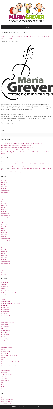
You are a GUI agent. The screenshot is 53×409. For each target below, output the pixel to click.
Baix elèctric (4, 286)
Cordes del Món (5, 305)
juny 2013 (3, 274)
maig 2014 (4, 251)
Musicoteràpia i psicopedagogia (9, 355)
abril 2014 (3, 253)
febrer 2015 (4, 234)
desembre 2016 (5, 190)
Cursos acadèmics (17, 114)
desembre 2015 (5, 213)
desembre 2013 (5, 261)
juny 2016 (3, 203)
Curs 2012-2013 (5, 309)
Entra (2, 397)
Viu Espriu (4, 386)
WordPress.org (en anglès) (8, 403)
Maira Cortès (4, 353)
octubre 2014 (4, 242)
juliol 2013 (3, 272)
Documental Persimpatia (7, 322)
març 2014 (4, 255)
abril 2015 (3, 230)
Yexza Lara (4, 389)
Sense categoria (5, 370)
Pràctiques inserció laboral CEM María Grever (13, 361)
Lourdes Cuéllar (5, 351)
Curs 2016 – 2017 (5, 318)
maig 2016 (4, 205)
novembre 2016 (5, 192)
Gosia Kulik (4, 332)
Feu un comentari (8, 123)
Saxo (2, 368)
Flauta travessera (5, 330)
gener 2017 (4, 188)
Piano (2, 359)
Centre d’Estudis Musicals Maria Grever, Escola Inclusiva (16, 145)
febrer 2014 (4, 257)
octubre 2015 (4, 217)
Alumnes (3, 284)
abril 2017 (3, 184)
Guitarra (3, 336)
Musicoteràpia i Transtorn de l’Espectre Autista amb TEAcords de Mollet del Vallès (28, 164)
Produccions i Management (8, 366)
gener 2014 (4, 259)
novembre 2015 (5, 215)
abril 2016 (3, 207)
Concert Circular (5, 301)
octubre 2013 (4, 266)
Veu (2, 382)
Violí (2, 384)
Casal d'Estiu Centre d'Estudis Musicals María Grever (15, 297)
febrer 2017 (4, 186)
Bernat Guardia (5, 290)
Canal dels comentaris (7, 401)
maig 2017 (4, 182)
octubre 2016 (4, 194)
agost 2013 (4, 270)
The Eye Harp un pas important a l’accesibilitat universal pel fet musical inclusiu (21, 143)
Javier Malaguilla (5, 338)
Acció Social (4, 282)
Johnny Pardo (5, 343)
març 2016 (4, 209)
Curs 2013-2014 (5, 311)
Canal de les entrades (7, 399)
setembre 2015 (5, 220)
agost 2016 (4, 199)
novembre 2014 (5, 240)
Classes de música (30, 116)
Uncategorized (5, 380)
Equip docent (4, 324)
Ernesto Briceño (5, 326)
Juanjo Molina (5, 345)
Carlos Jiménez (5, 295)
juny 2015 (3, 226)
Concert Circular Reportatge (14, 172)
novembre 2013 (5, 263)
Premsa (3, 364)
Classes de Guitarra (18, 116)
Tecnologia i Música (6, 374)
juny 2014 (3, 249)
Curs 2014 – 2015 (5, 313)
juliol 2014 (4, 247)
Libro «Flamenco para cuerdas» (21, 161)
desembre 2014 (5, 238)
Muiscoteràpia (33, 118)
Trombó (3, 376)
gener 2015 (4, 236)
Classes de (4, 299)
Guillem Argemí (5, 334)
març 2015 (4, 232)
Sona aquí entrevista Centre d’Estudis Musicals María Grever (17, 147)
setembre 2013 (5, 268)
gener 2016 (4, 211)
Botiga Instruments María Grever (10, 293)
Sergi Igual (4, 372)
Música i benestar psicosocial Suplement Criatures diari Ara (16, 149)
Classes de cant (7, 116)
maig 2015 (4, 228)
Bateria (3, 288)
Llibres (3, 349)
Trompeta (4, 378)
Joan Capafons (5, 341)
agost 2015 (4, 222)
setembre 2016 (5, 197)
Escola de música (11, 118)
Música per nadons (16, 121)
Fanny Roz (4, 328)
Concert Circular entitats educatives (10, 303)
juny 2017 (3, 180)
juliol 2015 (4, 224)
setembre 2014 (5, 245)
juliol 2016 (4, 201)
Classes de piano (41, 116)
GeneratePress (37, 406)
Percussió (3, 357)
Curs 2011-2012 (5, 307)
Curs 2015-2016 (7, 114)
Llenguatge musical (23, 118)
